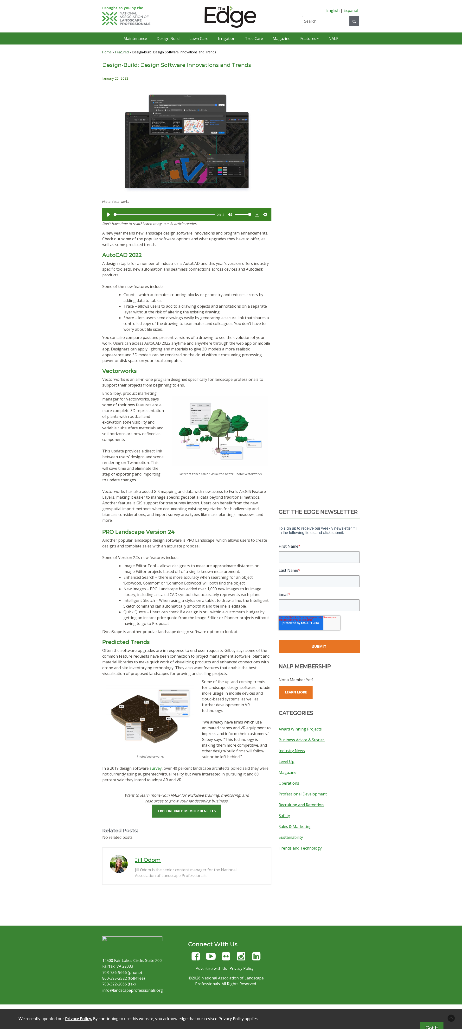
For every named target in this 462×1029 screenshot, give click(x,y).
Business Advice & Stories (302, 740)
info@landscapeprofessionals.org (132, 990)
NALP (333, 38)
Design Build (168, 38)
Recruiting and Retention (301, 804)
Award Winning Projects (300, 729)
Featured (308, 38)
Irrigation (226, 38)
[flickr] (226, 958)
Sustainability (291, 837)
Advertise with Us (211, 968)
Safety (284, 815)
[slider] (164, 214)
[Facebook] (196, 958)
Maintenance (135, 38)
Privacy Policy (242, 968)
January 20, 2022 (115, 78)
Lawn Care (198, 38)
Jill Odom (148, 860)
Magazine (281, 38)
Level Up (286, 761)
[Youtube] (211, 958)
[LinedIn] (256, 958)
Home (107, 52)
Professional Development (303, 794)
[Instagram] (241, 958)
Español (351, 10)
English (333, 10)
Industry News (292, 750)
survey (156, 768)
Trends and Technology (300, 848)
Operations (289, 783)
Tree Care (254, 38)
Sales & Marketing (295, 826)
